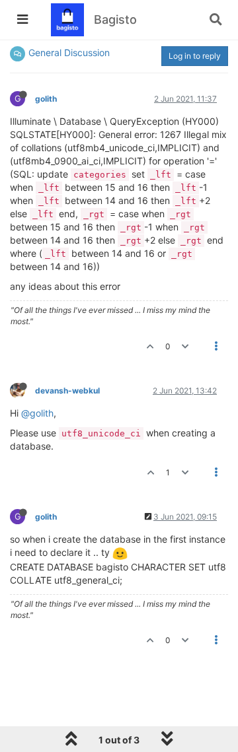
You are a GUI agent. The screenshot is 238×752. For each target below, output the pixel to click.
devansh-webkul (67, 390)
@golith (37, 413)
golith (46, 99)
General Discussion (69, 52)
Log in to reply (195, 56)
